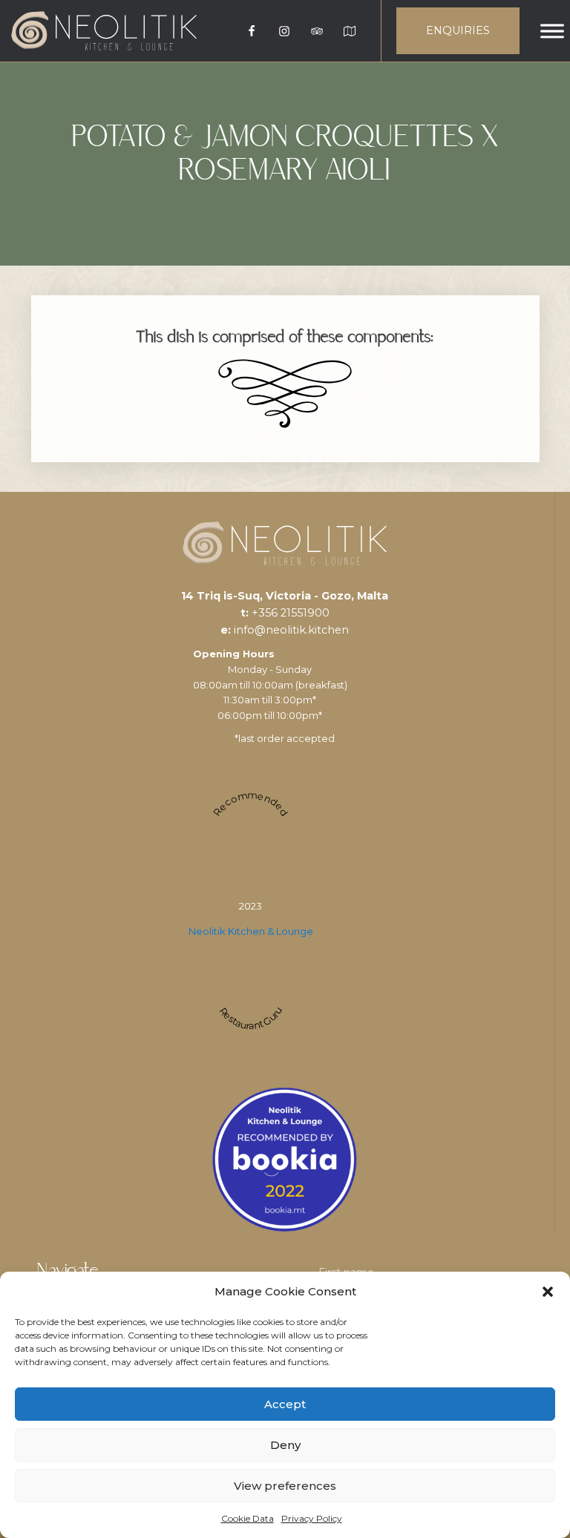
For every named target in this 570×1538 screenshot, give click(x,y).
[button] (547, 1291)
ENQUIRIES (458, 30)
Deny (285, 1445)
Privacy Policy (311, 1518)
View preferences (285, 1486)
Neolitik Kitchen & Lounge (251, 931)
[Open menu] (552, 31)
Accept (285, 1404)
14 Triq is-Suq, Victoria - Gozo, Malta (284, 595)
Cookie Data (247, 1518)
